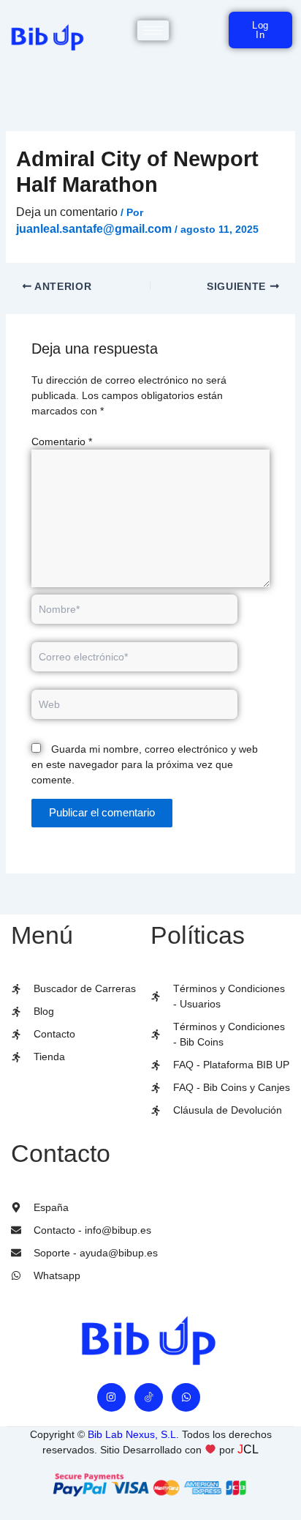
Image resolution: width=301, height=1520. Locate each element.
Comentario (61, 441)
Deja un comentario (67, 212)
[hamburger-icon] (153, 30)
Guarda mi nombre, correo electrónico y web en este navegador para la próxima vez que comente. (144, 764)
